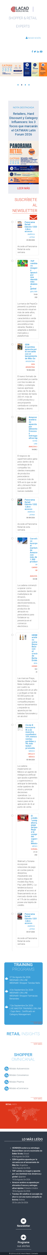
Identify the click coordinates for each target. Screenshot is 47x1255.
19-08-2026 (36, 295)
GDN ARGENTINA (30, 365)
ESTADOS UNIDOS (36, 442)
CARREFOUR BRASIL (36, 568)
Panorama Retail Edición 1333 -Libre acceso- (31, 227)
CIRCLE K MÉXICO (31, 755)
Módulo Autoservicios (19, 1068)
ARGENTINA (30, 361)
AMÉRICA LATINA (31, 235)
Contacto (34, 1253)
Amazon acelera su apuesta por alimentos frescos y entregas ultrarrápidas (35, 427)
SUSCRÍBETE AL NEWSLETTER (24, 205)
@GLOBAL (34, 292)
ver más (38, 1023)
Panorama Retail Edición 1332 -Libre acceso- (31, 504)
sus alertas (23, 1244)
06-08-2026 (30, 518)
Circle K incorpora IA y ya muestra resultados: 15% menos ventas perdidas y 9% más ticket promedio (31, 736)
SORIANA (34, 849)
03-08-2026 (30, 760)
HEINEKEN (35, 666)
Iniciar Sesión (34, 38)
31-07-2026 (35, 853)
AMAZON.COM (34, 447)
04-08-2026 (37, 579)
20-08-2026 (30, 240)
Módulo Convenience (19, 1075)
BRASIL (36, 663)
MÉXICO (32, 751)
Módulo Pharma (16, 1082)
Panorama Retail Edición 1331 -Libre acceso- (31, 918)
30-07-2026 (30, 932)
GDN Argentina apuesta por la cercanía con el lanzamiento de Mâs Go (31, 351)
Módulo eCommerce (18, 1088)
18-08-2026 (30, 370)
